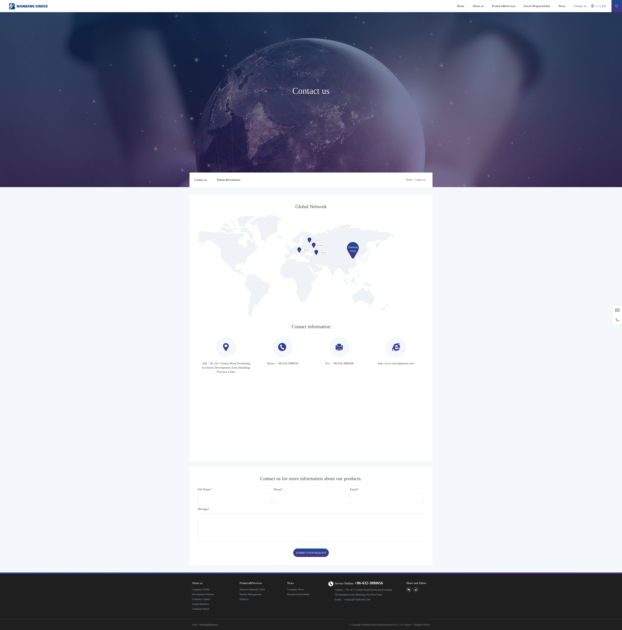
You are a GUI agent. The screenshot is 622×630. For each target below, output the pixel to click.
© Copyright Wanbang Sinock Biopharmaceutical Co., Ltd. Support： (381, 625)
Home (460, 6)
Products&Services (504, 6)
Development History (203, 594)
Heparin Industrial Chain (252, 589)
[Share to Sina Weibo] (415, 589)
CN (597, 6)
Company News (295, 589)
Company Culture (201, 599)
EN (604, 6)
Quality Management (250, 594)
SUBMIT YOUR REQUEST (311, 552)
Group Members (200, 604)
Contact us (580, 6)
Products (244, 599)
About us (478, 6)
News (562, 6)
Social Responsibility (537, 6)
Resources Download (298, 594)
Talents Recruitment (228, 179)
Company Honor (200, 608)
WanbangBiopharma (208, 625)
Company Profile (200, 589)
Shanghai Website (422, 625)
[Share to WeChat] (408, 589)
